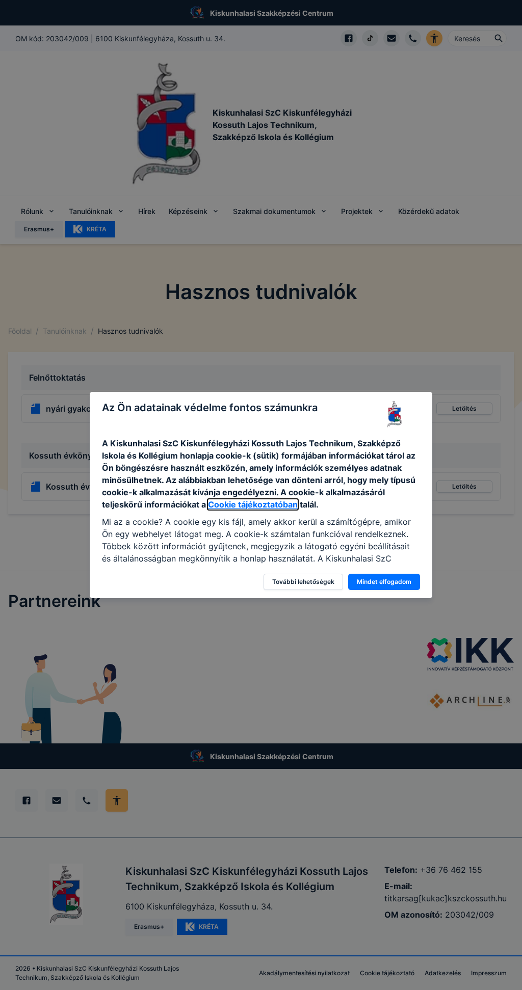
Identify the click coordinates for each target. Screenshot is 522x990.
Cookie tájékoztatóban (253, 504)
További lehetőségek (303, 581)
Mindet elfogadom (384, 581)
